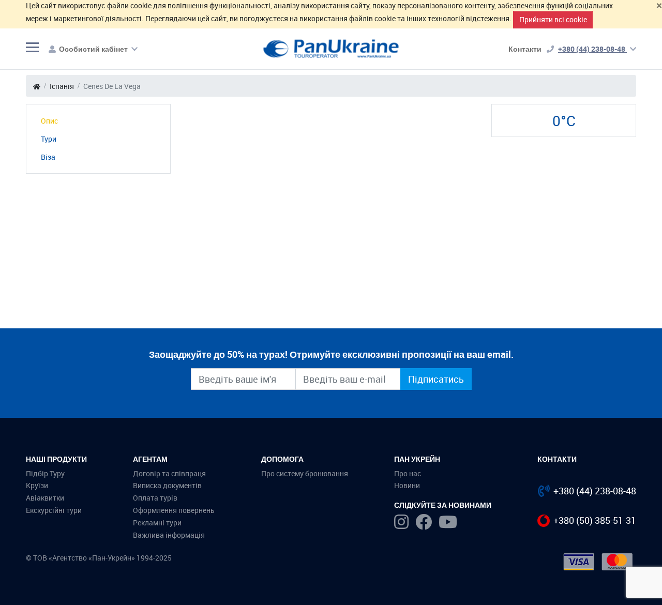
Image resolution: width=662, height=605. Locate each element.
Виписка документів (167, 485)
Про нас (407, 473)
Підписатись (436, 379)
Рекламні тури (157, 522)
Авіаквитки (45, 498)
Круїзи (37, 485)
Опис (49, 121)
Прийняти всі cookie (553, 19)
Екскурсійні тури (54, 510)
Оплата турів (155, 498)
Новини (407, 485)
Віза (48, 157)
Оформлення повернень (174, 510)
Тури (48, 139)
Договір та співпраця (169, 473)
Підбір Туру (45, 473)
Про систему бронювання (304, 473)
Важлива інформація (169, 535)
